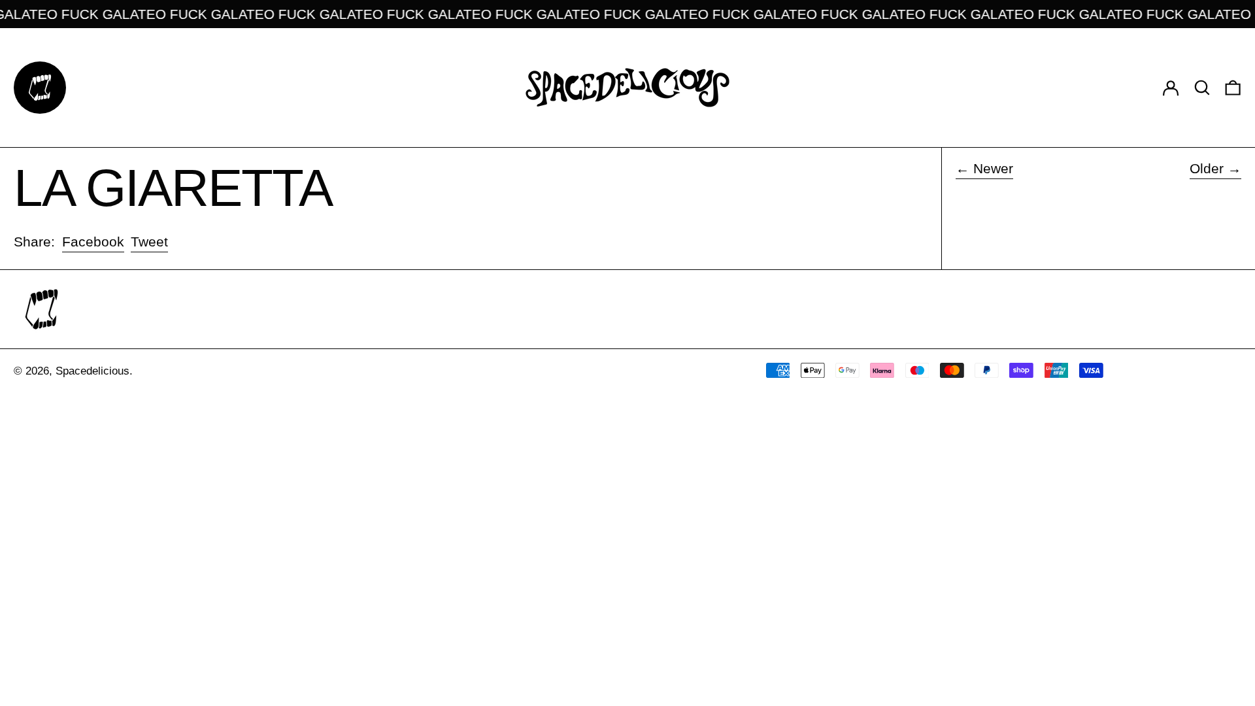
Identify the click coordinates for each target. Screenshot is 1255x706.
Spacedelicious (92, 371)
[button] (1202, 87)
